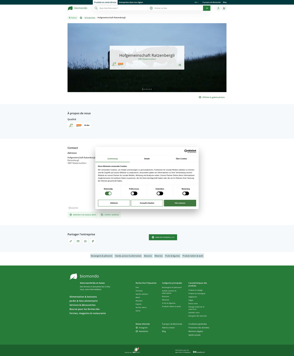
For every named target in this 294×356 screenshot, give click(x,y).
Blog (224, 2)
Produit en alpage (195, 290)
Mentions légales (195, 331)
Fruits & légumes (172, 256)
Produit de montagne (196, 293)
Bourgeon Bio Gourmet (197, 316)
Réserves (159, 256)
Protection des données (198, 327)
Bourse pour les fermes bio (84, 309)
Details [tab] (147, 159)
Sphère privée (194, 335)
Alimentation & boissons (83, 296)
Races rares (193, 303)
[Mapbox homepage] (73, 208)
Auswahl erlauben (147, 203)
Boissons (148, 256)
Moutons (139, 301)
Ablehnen (114, 203)
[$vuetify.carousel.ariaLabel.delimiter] (142, 89)
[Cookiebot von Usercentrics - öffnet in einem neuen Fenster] (186, 151)
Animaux (139, 291)
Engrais (139, 304)
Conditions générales (197, 324)
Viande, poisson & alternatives (128, 256)
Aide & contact (168, 327)
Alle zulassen (180, 203)
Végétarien (192, 297)
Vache (138, 311)
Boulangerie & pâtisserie (101, 256)
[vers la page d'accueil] (77, 8)
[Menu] (218, 8)
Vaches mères (141, 307)
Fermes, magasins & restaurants (87, 313)
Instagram (143, 327)
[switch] (134, 193)
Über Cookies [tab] (181, 159)
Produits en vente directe (105, 2)
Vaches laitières (142, 294)
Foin (137, 287)
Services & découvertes (82, 305)
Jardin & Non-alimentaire (83, 300)
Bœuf (138, 297)
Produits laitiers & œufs (193, 256)
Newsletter (143, 331)
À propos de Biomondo (212, 2)
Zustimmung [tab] (112, 159)
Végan (190, 300)
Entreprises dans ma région (131, 2)
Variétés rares (194, 312)
